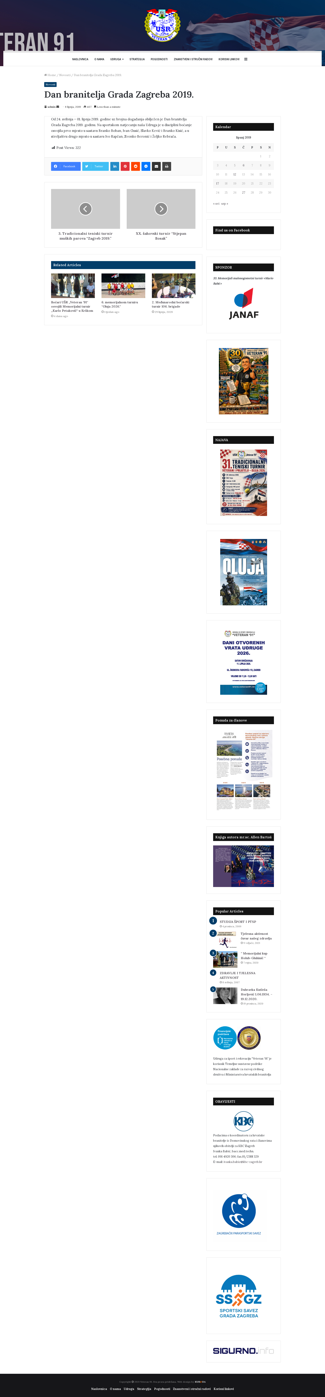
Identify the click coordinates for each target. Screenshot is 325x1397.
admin (52, 106)
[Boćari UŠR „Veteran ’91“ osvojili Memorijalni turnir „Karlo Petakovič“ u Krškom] (73, 285)
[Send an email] (57, 106)
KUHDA (200, 1381)
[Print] (166, 166)
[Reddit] (135, 166)
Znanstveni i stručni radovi (193, 59)
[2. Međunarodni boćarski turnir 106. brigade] (174, 285)
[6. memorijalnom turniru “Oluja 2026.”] (123, 285)
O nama (99, 59)
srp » (224, 204)
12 (234, 174)
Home (51, 75)
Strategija (137, 59)
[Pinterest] (125, 166)
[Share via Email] (156, 166)
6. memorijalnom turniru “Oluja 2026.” (119, 304)
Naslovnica (80, 59)
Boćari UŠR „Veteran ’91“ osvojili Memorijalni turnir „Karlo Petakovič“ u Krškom (72, 306)
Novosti (65, 75)
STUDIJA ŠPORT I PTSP (238, 922)
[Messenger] (145, 166)
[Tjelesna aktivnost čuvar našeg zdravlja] (225, 939)
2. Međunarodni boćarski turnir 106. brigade (170, 304)
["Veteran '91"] (162, 25)
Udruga (115, 59)
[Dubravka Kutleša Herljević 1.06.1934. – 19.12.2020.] (225, 995)
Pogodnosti (159, 59)
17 (217, 183)
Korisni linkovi (229, 59)
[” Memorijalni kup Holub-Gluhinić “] (225, 959)
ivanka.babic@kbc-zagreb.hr (243, 1162)
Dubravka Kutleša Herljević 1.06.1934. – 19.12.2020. (256, 994)
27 (243, 192)
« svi (216, 204)
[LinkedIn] (114, 166)
